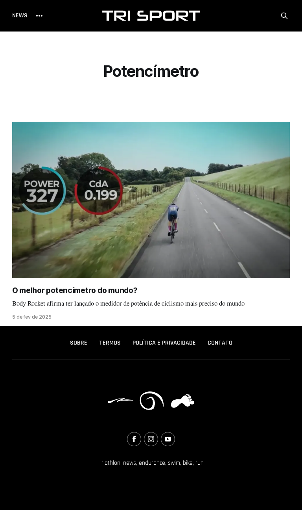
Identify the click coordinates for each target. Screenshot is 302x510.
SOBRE (78, 343)
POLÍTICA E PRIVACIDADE (164, 343)
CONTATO (220, 343)
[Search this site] (284, 15)
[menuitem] (78, 343)
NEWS (20, 15)
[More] (39, 15)
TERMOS (110, 343)
